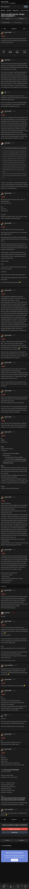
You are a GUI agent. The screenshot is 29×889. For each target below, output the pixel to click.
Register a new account (14, 829)
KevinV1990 (7, 60)
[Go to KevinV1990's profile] (2, 60)
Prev (5, 28)
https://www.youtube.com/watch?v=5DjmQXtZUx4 (13, 798)
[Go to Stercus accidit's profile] (2, 22)
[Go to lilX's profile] (2, 93)
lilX (5, 92)
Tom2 (6, 715)
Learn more (2, 2)
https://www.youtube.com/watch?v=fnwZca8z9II (12, 799)
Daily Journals (18, 22)
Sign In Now (14, 832)
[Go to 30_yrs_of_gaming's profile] (2, 666)
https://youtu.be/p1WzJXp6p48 (11, 769)
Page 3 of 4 (14, 28)
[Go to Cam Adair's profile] (2, 613)
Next (24, 28)
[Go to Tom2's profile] (2, 715)
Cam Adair (7, 612)
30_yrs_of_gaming (9, 665)
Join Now (14, 860)
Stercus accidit (6, 22)
